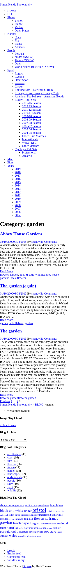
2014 (18, 185)
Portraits (19, 53)
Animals (19, 47)
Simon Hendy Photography (16, 4)
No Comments (48, 241)
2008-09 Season (31, 119)
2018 (18, 172)
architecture (14, 454)
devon (11, 519)
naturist (12, 528)
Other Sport (21, 80)
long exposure (39, 523)
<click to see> (8, 425)
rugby (14, 531)
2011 (17, 195)
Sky (17, 40)
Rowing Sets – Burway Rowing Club (37, 93)
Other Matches (30, 145)
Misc (10, 159)
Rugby (19, 73)
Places (11, 17)
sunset (4, 535)
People (11, 50)
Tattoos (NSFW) (24, 60)
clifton (11, 515)
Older (18, 215)
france (11, 467)
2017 (18, 175)
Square (27, 566)
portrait (5, 531)
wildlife (39, 274)
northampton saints (35, 527)
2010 (18, 198)
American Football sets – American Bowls (39, 96)
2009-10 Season (31, 116)
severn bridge (36, 531)
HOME (11, 10)
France (19, 23)
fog (46, 519)
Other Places (22, 30)
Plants (18, 43)
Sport (10, 70)
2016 (18, 178)
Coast (18, 37)
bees (13, 278)
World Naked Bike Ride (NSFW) (34, 66)
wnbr (38, 536)
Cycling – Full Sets (26, 149)
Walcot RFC (29, 142)
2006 (18, 211)
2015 (18, 182)
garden (14, 274)
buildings (51, 511)
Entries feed (14, 553)
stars (53, 531)
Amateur (27, 155)
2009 (18, 201)
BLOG (11, 14)
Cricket (19, 86)
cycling (59, 515)
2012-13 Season (31, 106)
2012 (18, 192)
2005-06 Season (31, 129)
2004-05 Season (31, 132)
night (21, 528)
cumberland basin (46, 514)
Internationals (30, 139)
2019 (18, 169)
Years (10, 165)
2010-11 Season (31, 112)
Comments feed (16, 556)
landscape (13, 474)
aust (47, 505)
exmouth (19, 518)
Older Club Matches (34, 136)
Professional (29, 152)
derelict (4, 518)
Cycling (19, 76)
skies (10, 483)
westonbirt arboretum (26, 536)
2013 (18, 188)
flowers (4, 274)
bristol (39, 510)
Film (10, 162)
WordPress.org (15, 560)
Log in (11, 550)
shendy (35, 241)
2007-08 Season (31, 122)
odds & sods (27, 274)
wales (13, 535)
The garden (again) (18, 285)
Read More (6, 271)
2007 (18, 208)
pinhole (57, 527)
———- (19, 83)
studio (59, 532)
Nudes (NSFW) (24, 56)
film (9, 460)
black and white (12, 510)
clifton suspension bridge (26, 515)
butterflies (60, 511)
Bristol (18, 20)
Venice (19, 27)
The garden (11, 331)
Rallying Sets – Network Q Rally (34, 89)
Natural (11, 33)
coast (10, 457)
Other (18, 63)
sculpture (23, 531)
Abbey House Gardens (21, 234)
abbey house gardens (12, 505)
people (11, 480)
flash (31, 519)
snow (46, 531)
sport (10, 487)
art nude (41, 505)
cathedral (4, 515)
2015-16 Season (31, 103)
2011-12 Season (31, 109)
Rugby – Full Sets (25, 99)
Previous (5, 401)
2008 (18, 205)
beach (54, 505)
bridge (28, 510)
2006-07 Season (31, 126)
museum (52, 524)
